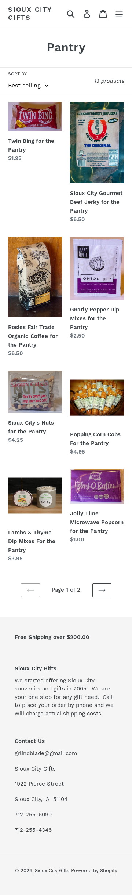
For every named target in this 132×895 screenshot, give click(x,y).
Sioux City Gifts (30, 13)
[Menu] (119, 13)
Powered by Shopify (94, 870)
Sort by (17, 73)
